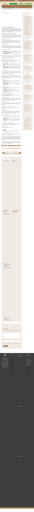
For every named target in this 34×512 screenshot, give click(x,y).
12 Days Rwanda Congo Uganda (28, 87)
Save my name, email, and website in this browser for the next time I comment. (12, 344)
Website (16, 339)
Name (4, 339)
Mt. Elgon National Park (27, 46)
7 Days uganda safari (27, 31)
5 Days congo (26, 78)
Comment (4, 332)
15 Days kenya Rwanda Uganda (28, 88)
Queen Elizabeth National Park (28, 44)
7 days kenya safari (27, 98)
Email (9, 339)
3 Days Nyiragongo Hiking (27, 76)
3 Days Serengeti (26, 105)
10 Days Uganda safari (27, 33)
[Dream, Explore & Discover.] (5, 3)
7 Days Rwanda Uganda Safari (28, 85)
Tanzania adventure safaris (12, 145)
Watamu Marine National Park (28, 128)
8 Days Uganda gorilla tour (27, 32)
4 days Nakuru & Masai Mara (27, 96)
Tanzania (10, 28)
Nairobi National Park (27, 123)
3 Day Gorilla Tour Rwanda (27, 56)
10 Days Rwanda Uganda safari (28, 86)
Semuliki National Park (27, 47)
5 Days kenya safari (27, 97)
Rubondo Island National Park (28, 124)
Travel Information (18, 145)
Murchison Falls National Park (28, 42)
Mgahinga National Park (27, 45)
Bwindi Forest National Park (27, 41)
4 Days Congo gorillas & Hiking (28, 77)
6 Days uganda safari (27, 30)
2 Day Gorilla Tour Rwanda (27, 55)
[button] (7, 148)
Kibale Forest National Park (27, 43)
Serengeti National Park (27, 125)
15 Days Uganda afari (27, 34)
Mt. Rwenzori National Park (27, 48)
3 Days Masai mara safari (27, 95)
